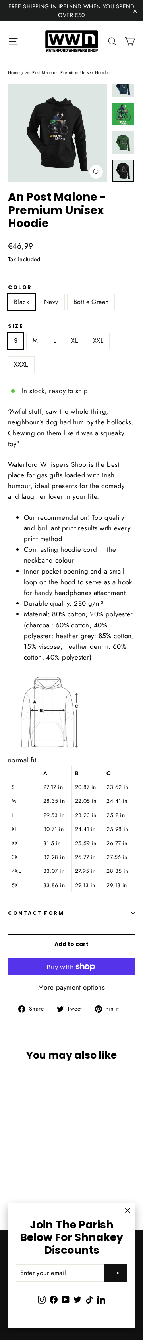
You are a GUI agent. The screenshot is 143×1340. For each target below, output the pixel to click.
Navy (51, 301)
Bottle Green (91, 301)
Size (15, 326)
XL (74, 340)
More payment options (71, 987)
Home (14, 72)
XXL (98, 340)
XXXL (21, 364)
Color (20, 287)
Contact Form (36, 913)
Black (21, 301)
